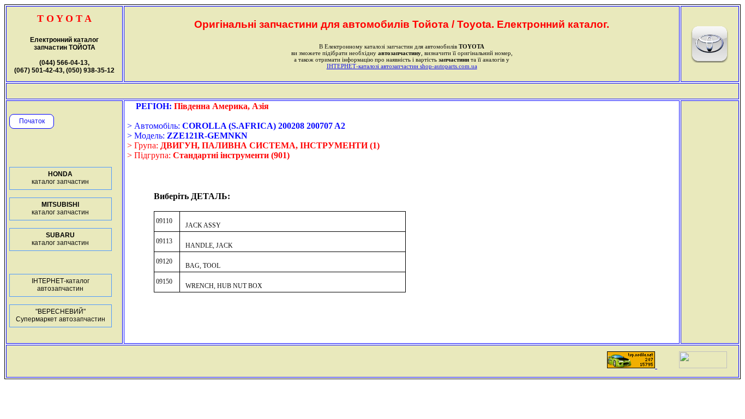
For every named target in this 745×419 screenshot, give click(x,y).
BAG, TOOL (202, 266)
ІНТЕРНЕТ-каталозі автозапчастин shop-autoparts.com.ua (402, 66)
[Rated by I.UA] (703, 365)
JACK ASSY (203, 225)
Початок (32, 121)
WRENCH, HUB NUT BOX (223, 286)
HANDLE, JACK (209, 245)
